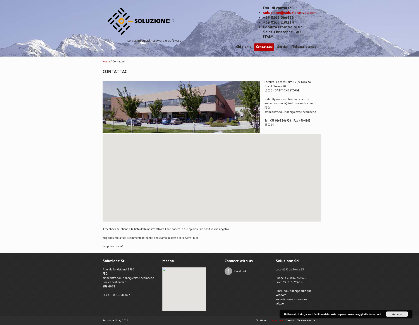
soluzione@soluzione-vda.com (289, 12)
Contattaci (264, 46)
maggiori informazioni (368, 314)
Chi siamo (243, 46)
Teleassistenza (304, 46)
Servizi (282, 46)
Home (106, 61)
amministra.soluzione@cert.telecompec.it (290, 112)
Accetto (397, 314)
